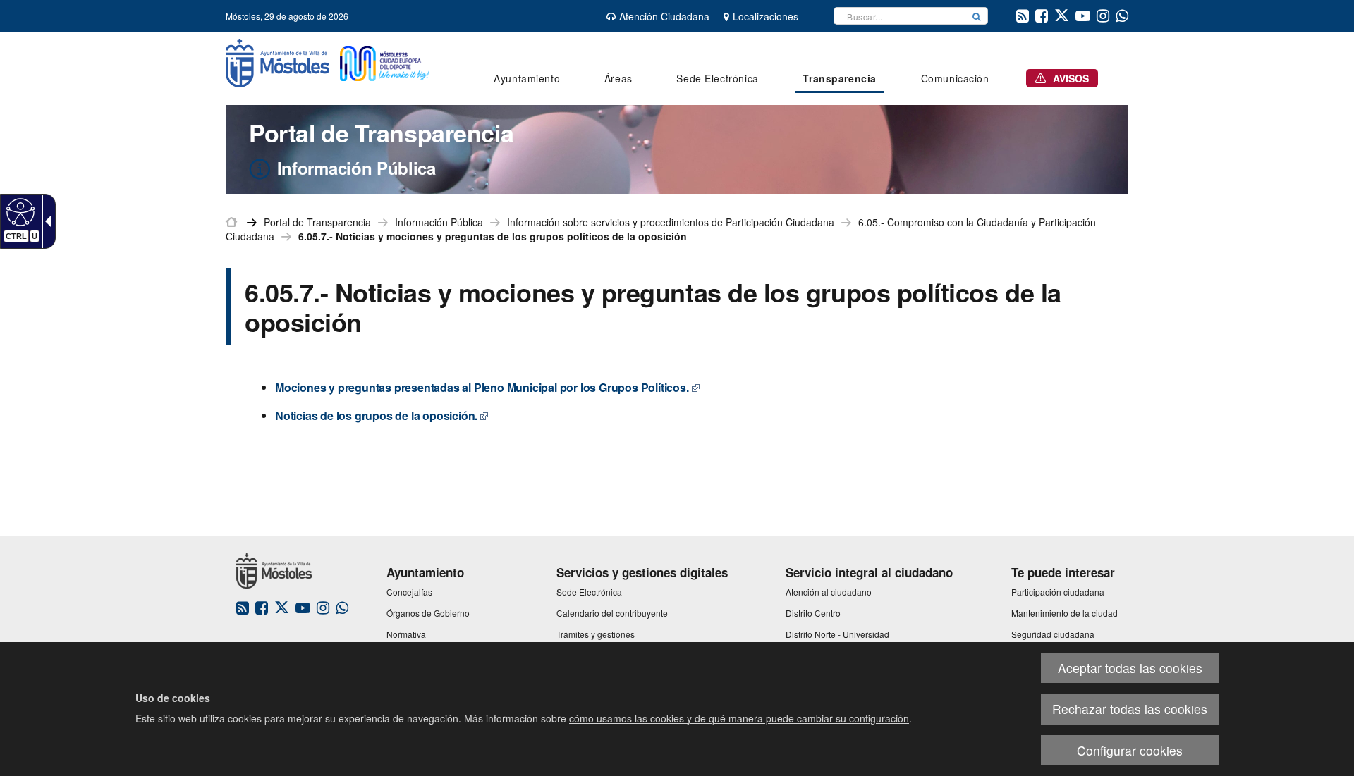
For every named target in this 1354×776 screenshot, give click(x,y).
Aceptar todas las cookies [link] (1130, 668)
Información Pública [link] (439, 222)
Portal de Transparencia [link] (317, 222)
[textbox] (900, 16)
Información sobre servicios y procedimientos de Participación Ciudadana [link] (670, 222)
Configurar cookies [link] (1130, 750)
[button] (976, 16)
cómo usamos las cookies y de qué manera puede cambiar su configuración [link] (739, 718)
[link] (19, 211)
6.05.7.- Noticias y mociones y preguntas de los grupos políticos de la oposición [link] (492, 236)
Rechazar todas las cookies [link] (1129, 709)
